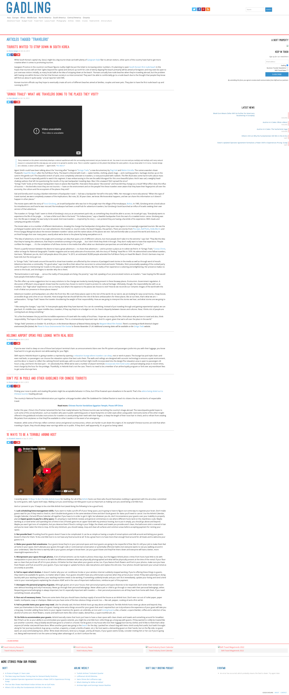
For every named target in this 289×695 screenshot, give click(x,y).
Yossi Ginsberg (50, 203)
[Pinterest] (203, 9)
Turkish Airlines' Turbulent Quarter (90, 673)
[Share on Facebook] (11, 54)
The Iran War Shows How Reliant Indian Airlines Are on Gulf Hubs (30, 684)
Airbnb (85, 499)
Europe (15, 17)
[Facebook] (199, 9)
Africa (22, 17)
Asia (9, 17)
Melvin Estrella (127, 170)
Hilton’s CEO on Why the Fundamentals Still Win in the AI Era (264, 136)
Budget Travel (27, 21)
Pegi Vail (113, 170)
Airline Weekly (81, 668)
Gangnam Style (93, 60)
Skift (5, 668)
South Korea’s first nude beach (142, 67)
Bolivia (129, 203)
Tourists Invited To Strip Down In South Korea (38, 47)
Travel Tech (38, 21)
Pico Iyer (136, 229)
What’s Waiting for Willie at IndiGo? (90, 682)
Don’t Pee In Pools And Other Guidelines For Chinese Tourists (47, 378)
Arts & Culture (106, 21)
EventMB (221, 668)
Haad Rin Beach (30, 173)
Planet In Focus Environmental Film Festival (54, 326)
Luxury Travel (50, 21)
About (277, 693)
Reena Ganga (13, 51)
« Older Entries (12, 641)
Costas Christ (159, 249)
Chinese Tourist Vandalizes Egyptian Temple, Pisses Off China (95, 405)
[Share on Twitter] (8, 54)
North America (45, 17)
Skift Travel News (280, 70)
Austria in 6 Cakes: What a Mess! (275, 122)
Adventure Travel (13, 21)
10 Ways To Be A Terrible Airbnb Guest (44, 499)
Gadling (72, 7)
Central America (74, 17)
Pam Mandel (13, 98)
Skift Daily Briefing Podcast (160, 668)
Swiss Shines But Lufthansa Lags (89, 679)
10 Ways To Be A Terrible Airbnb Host (32, 435)
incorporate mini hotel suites (117, 364)
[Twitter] (194, 9)
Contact (284, 693)
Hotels (78, 21)
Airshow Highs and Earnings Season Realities (94, 685)
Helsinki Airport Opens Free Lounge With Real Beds (40, 336)
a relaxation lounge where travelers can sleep (92, 355)
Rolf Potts (145, 229)
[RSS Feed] (208, 9)
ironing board (108, 610)
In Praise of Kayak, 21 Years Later (17, 673)
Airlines (71, 21)
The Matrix (60, 166)
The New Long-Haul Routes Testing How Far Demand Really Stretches (31, 676)
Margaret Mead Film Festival (110, 323)
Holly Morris (155, 229)
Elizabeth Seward (15, 438)
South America (59, 17)
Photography (61, 21)
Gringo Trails (83, 170)
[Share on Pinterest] (15, 54)
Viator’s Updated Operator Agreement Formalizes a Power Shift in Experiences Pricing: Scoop (252, 143)
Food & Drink (94, 21)
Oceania (86, 17)
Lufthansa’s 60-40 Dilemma (87, 676)
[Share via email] (18, 54)
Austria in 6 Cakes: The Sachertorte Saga (272, 129)
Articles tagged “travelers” (28, 40)
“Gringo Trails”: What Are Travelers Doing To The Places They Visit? (52, 94)
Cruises (85, 21)
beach (84, 625)
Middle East (32, 17)
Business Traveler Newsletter (276, 68)
